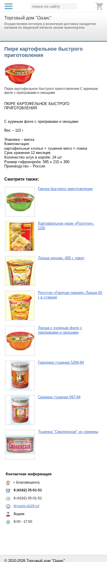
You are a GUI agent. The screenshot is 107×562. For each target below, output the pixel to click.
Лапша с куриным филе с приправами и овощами (60, 330)
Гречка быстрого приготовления (65, 189)
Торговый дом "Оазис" (28, 17)
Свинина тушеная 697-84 (59, 397)
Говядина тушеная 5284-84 (61, 362)
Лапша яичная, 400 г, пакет (61, 258)
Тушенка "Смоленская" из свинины (68, 432)
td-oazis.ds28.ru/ (26, 506)
